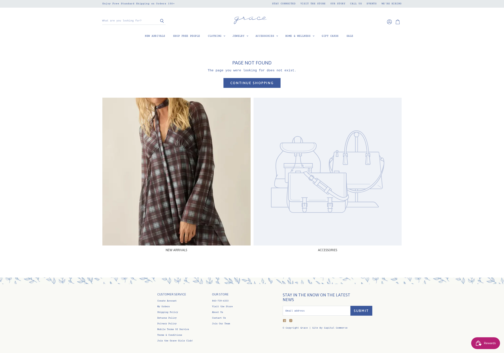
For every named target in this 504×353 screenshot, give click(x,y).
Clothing (215, 36)
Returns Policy (167, 318)
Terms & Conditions (169, 335)
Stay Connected (284, 3)
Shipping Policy (167, 312)
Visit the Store (313, 3)
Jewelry (239, 36)
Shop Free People (186, 36)
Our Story (338, 3)
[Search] (160, 21)
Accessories (266, 36)
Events (372, 3)
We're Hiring (392, 3)
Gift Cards (330, 36)
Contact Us (219, 318)
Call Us (356, 3)
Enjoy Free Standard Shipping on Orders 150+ (138, 3)
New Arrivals (155, 36)
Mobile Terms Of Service (173, 329)
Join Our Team (221, 324)
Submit (361, 311)
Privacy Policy (167, 324)
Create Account (167, 301)
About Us (217, 312)
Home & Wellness (298, 36)
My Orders (163, 306)
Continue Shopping (252, 83)
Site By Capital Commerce (330, 328)
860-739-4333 (220, 301)
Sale (349, 36)
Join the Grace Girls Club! (175, 341)
